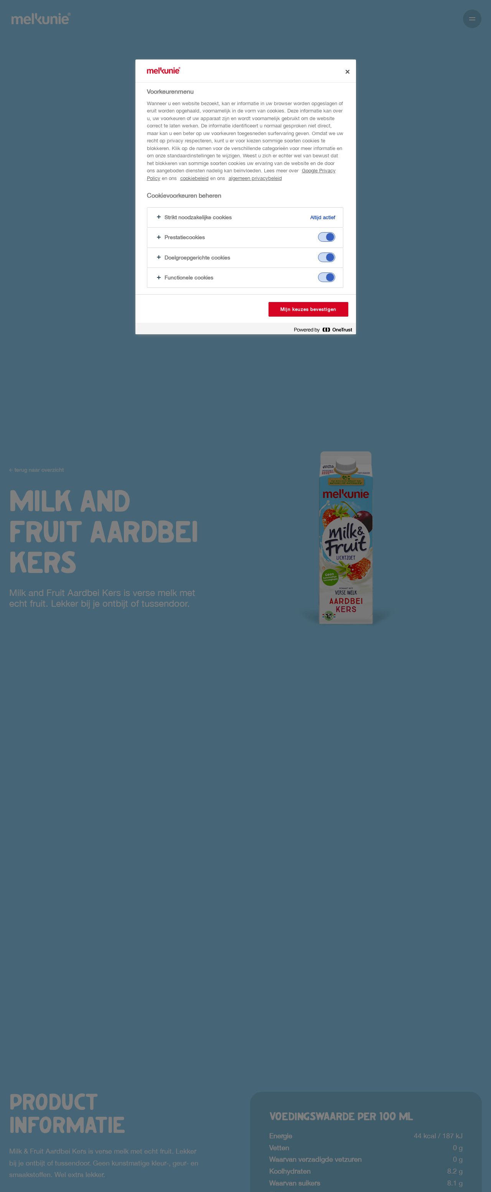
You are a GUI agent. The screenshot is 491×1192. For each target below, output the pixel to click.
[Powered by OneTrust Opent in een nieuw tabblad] (323, 329)
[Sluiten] (347, 71)
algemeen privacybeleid (255, 178)
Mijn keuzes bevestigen (308, 309)
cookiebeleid (194, 178)
